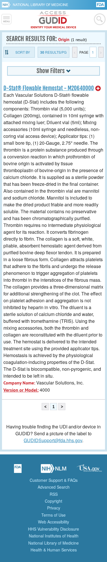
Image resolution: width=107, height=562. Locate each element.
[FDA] (101, 4)
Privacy (53, 508)
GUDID (53, 20)
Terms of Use (53, 515)
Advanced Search (54, 487)
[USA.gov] (89, 470)
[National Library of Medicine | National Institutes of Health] (53, 470)
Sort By (22, 52)
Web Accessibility (53, 522)
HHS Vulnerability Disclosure (53, 529)
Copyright (53, 501)
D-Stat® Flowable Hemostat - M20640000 (48, 88)
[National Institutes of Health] (7, 5)
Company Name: (19, 383)
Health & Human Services (54, 550)
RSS (54, 494)
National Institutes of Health (53, 536)
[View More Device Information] (98, 88)
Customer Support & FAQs (54, 480)
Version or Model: (21, 390)
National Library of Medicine (40, 4)
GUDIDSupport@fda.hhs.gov (53, 440)
